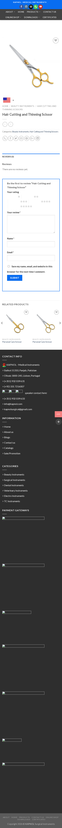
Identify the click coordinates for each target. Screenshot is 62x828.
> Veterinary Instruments (15, 490)
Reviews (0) (8, 156)
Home (21, 12)
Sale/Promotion (12, 453)
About (9, 12)
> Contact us (8, 442)
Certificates (50, 17)
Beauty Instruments (22, 106)
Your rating (13, 192)
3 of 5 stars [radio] (14, 201)
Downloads (31, 17)
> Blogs (6, 437)
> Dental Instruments (13, 485)
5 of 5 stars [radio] (14, 206)
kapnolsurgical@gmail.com (18, 409)
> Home (6, 426)
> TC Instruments (11, 501)
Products (32, 12)
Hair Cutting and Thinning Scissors (44, 131)
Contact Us (49, 12)
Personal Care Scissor (12, 342)
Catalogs (8, 447)
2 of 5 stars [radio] (28, 196)
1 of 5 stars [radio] (12, 196)
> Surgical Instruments (13, 479)
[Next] (59, 329)
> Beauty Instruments (13, 474)
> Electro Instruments (13, 495)
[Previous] (2, 329)
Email (10, 252)
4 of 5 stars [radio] (35, 201)
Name (10, 238)
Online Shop (12, 17)
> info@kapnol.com (12, 403)
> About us (7, 431)
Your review (13, 212)
